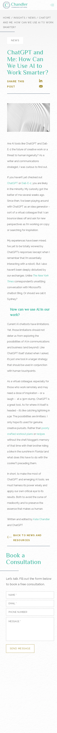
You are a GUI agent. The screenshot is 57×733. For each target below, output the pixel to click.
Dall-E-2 (26, 183)
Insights (19, 17)
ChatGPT (12, 183)
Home (6, 17)
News (32, 17)
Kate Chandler (41, 519)
